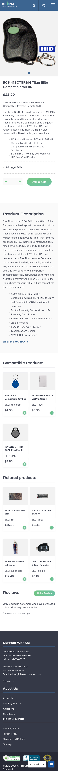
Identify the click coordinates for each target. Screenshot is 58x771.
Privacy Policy (10, 733)
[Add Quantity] (20, 181)
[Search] (53, 4)
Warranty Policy (11, 728)
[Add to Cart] (24, 413)
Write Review (44, 593)
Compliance (9, 714)
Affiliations (8, 708)
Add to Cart (39, 181)
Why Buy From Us (12, 703)
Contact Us (8, 681)
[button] (29, 73)
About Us (8, 698)
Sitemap (7, 744)
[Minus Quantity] (6, 181)
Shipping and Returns (14, 739)
